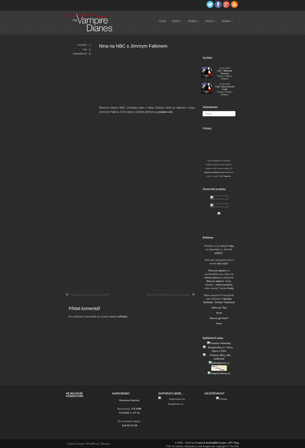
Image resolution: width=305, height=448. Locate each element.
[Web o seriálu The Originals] (219, 198)
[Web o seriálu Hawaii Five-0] (219, 206)
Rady (231, 288)
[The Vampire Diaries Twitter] (210, 4)
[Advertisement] (147, 79)
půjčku (218, 252)
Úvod (162, 21)
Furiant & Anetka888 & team (210, 442)
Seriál (176, 21)
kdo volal (222, 263)
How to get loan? (219, 318)
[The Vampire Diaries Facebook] (218, 4)
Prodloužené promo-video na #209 (89, 294)
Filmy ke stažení (217, 270)
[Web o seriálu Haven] (219, 213)
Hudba (192, 21)
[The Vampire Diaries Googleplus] (226, 4)
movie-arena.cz (213, 277)
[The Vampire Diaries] (90, 22)
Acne (219, 312)
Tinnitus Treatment (224, 302)
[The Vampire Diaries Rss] (234, 4)
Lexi (85, 49)
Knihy (209, 21)
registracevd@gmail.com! (214, 172)
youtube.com (164, 111)
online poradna (224, 284)
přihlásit (122, 316)
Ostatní (226, 21)
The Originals (225, 176)
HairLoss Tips (219, 307)
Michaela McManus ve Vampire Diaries (168, 294)
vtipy (231, 245)
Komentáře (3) (80, 54)
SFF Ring (233, 442)
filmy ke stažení (215, 281)
